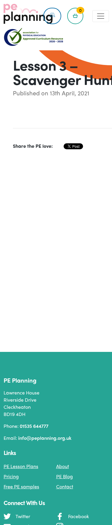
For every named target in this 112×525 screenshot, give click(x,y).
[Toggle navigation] (100, 16)
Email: (37, 437)
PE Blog (64, 476)
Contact (64, 486)
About (62, 466)
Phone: (26, 426)
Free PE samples (21, 486)
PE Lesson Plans (21, 466)
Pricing (11, 476)
